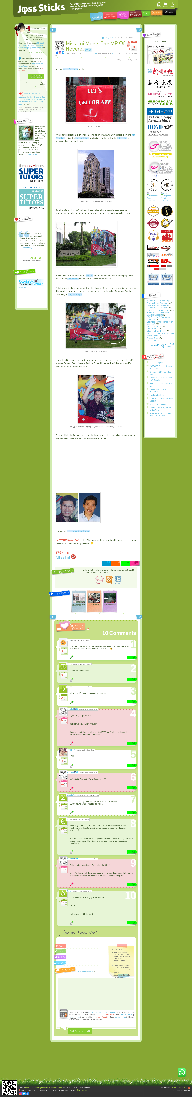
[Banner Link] (96, 65)
